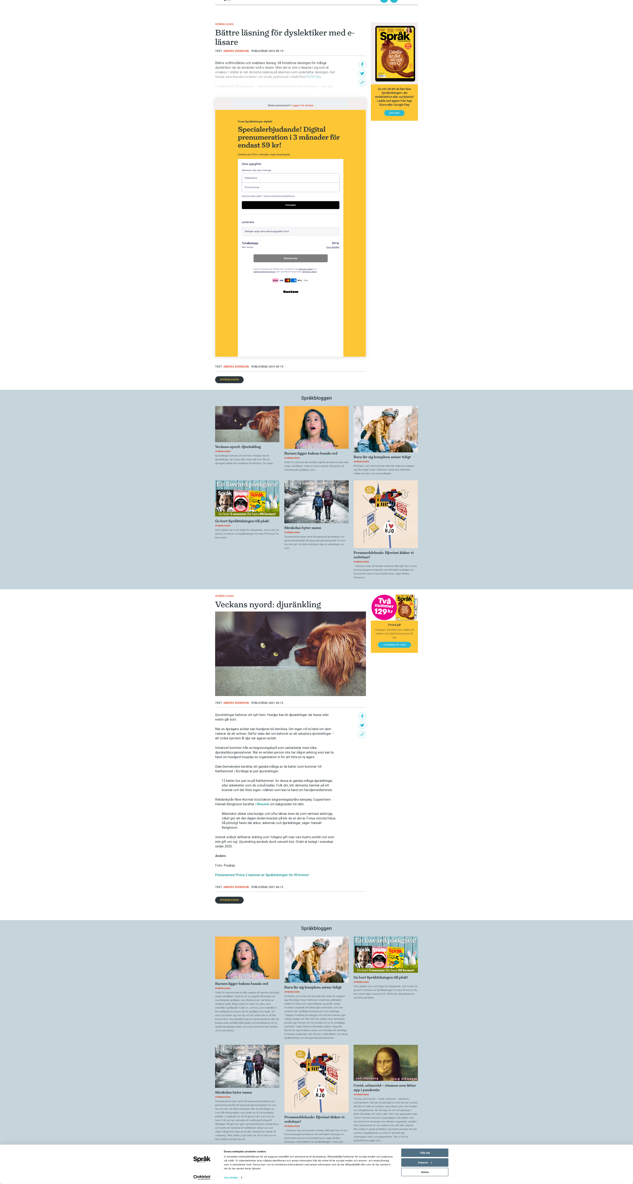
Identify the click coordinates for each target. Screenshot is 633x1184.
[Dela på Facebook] (362, 64)
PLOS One (313, 77)
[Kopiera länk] (362, 82)
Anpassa (423, 1162)
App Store (394, 113)
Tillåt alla (425, 1152)
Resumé (263, 804)
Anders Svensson (236, 51)
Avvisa (425, 1172)
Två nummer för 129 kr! (394, 645)
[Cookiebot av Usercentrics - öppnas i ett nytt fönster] (202, 1177)
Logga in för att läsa (302, 105)
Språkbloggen (224, 24)
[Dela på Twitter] (362, 73)
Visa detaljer (231, 1177)
